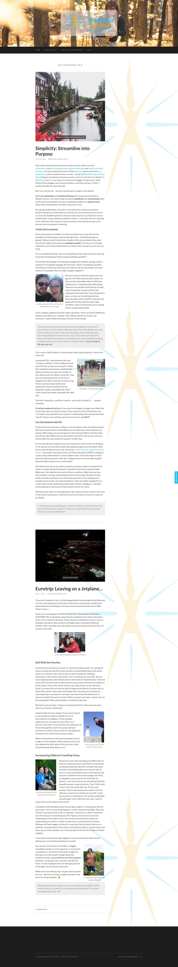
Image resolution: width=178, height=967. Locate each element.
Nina (37, 180)
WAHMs (84, 174)
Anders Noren (131, 957)
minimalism (40, 168)
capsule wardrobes (76, 168)
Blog (89, 50)
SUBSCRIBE (176, 477)
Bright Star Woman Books (72, 50)
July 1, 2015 (40, 594)
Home (37, 50)
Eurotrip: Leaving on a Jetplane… (69, 588)
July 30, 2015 (40, 159)
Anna (51, 180)
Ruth (42, 180)
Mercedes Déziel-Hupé (57, 159)
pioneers (79, 171)
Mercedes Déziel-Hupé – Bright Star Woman (59, 957)
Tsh (102, 177)
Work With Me (50, 50)
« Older (41, 909)
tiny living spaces (58, 168)
